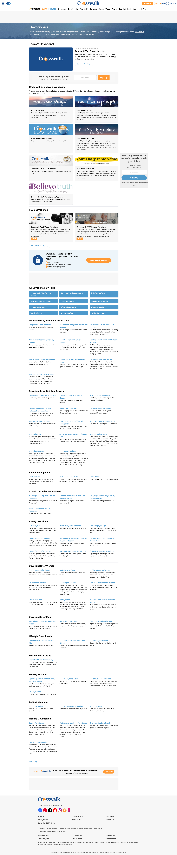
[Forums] (65, 810)
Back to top (33, 762)
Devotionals (73, 9)
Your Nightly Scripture (88, 9)
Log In (172, 3)
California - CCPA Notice (46, 823)
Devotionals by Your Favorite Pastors (41, 294)
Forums (52, 9)
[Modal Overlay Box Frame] (73, 78)
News (101, 9)
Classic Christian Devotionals (41, 301)
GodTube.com (77, 835)
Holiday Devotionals (98, 313)
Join (147, 3)
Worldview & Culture (98, 307)
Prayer (114, 9)
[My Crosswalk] (160, 3)
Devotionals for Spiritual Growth (72, 293)
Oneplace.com (111, 839)
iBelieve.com (110, 835)
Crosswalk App (77, 816)
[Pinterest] (45, 810)
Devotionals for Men (38, 307)
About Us (41, 816)
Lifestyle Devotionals (68, 307)
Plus (44, 9)
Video (107, 9)
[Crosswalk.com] (88, 3)
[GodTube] (69, 810)
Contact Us (110, 816)
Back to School (125, 9)
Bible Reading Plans (98, 293)
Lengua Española (67, 313)
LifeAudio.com (77, 839)
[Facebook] (40, 810)
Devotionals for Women (99, 301)
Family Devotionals (67, 301)
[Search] (8, 3)
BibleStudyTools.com (45, 835)
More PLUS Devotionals (39, 246)
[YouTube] (55, 810)
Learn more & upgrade (98, 260)
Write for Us (110, 820)
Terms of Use (76, 820)
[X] (50, 810)
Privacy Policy (43, 820)
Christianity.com (43, 839)
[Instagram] (60, 810)
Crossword (62, 9)
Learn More (109, 772)
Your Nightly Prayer (140, 9)
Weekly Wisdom (36, 313)
